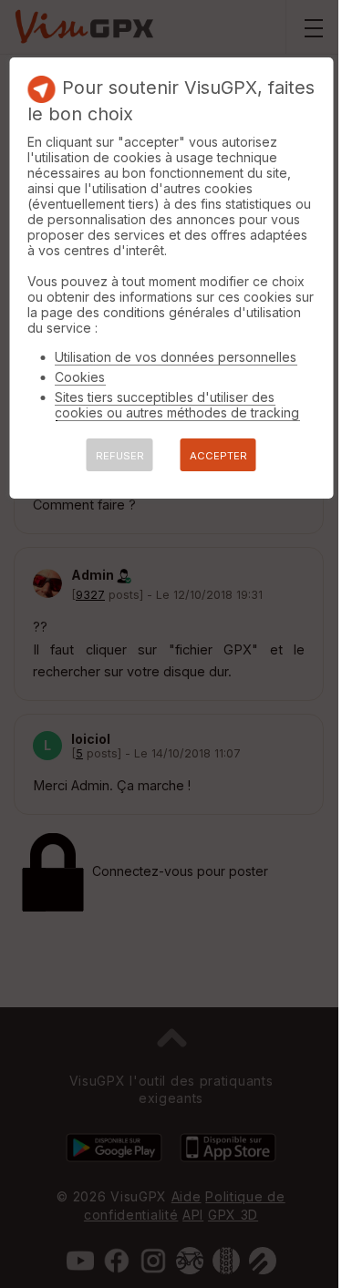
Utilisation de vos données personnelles (175, 357)
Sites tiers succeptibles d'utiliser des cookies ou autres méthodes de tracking (177, 404)
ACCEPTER (218, 455)
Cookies (80, 377)
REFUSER (120, 455)
